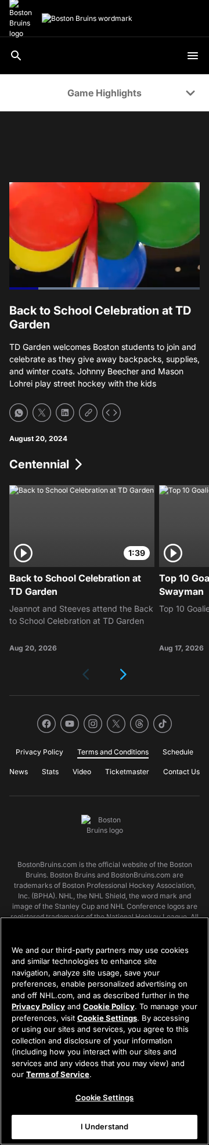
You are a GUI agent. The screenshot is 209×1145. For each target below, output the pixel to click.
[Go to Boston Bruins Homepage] (87, 18)
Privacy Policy (38, 1006)
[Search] (16, 56)
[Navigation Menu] (193, 56)
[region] (104, 1031)
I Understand (105, 1126)
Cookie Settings (107, 1018)
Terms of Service (57, 1074)
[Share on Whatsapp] (18, 412)
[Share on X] (42, 412)
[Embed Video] (111, 412)
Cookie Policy (109, 1006)
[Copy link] (88, 412)
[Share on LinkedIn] (65, 412)
